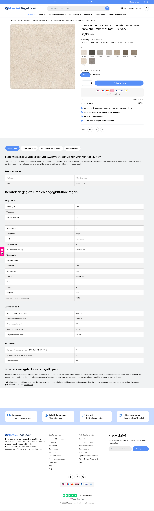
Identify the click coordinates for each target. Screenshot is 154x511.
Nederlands (134, 2)
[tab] (12, 148)
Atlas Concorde (24, 21)
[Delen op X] (96, 129)
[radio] (84, 54)
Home (13, 21)
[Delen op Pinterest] (102, 129)
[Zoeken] (107, 8)
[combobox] (78, 8)
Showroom (28, 385)
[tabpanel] (74, 271)
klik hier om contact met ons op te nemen (108, 382)
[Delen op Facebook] (90, 129)
